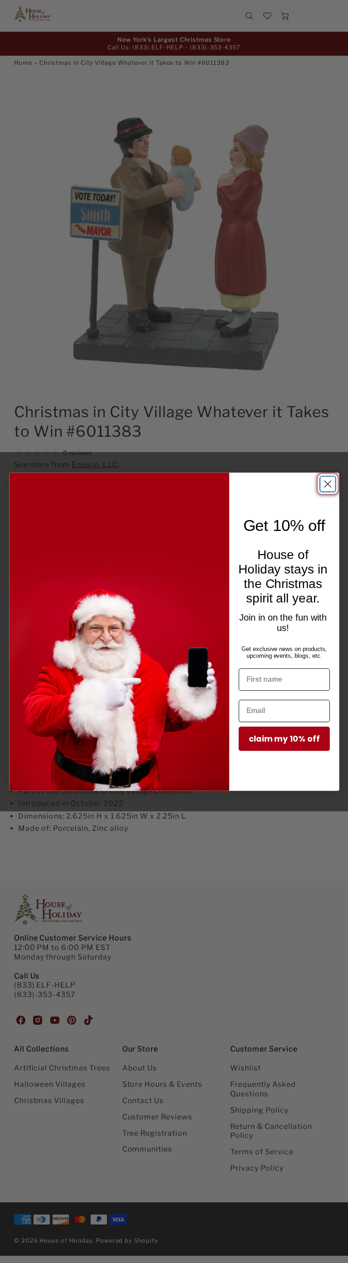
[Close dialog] (328, 484)
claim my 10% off (284, 738)
